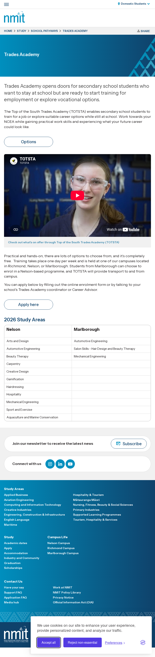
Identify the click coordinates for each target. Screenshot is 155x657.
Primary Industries (86, 510)
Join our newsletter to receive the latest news (77, 443)
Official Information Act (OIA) (73, 602)
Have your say (14, 587)
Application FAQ (15, 597)
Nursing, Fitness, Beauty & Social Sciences (103, 505)
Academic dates (15, 543)
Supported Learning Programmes (97, 514)
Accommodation (16, 553)
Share (145, 31)
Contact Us (13, 581)
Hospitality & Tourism (88, 495)
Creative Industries (17, 510)
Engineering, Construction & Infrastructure (34, 514)
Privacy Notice (63, 597)
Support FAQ (13, 592)
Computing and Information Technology (32, 505)
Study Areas (14, 489)
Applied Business (16, 495)
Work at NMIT (62, 587)
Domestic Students (133, 3)
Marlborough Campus (63, 553)
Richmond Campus (60, 548)
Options (28, 141)
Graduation (12, 563)
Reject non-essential (82, 642)
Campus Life (57, 537)
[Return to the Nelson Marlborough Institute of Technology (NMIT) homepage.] (14, 21)
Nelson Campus (58, 543)
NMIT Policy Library (67, 592)
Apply (8, 548)
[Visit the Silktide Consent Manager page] (142, 642)
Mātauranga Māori (86, 500)
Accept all (49, 642)
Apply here (28, 304)
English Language (16, 519)
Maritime (10, 524)
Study (9, 537)
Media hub (11, 602)
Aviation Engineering (19, 500)
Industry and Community (21, 558)
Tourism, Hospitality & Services (95, 519)
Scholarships (13, 568)
